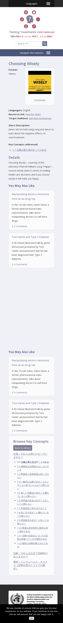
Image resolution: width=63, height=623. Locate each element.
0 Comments (40, 100)
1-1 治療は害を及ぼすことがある (29, 149)
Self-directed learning (40, 118)
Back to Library (23, 447)
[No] (59, 613)
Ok (31, 618)
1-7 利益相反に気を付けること (32, 508)
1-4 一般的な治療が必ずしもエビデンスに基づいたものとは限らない (33, 485)
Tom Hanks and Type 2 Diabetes (30, 237)
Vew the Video (33, 114)
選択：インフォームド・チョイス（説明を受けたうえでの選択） (30, 565)
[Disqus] (31, 308)
